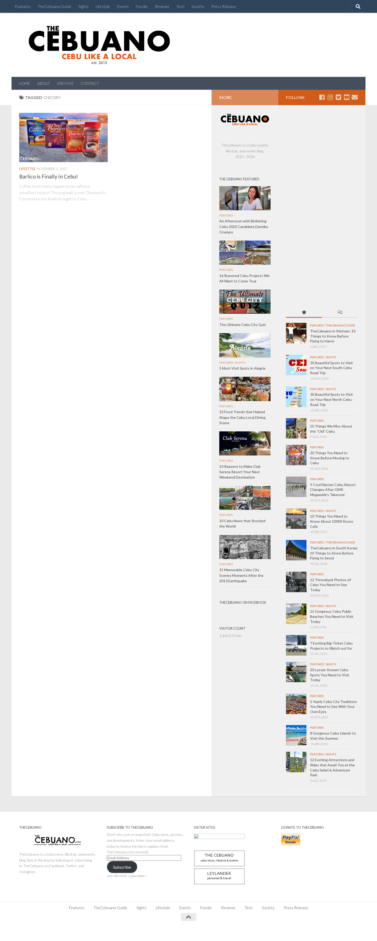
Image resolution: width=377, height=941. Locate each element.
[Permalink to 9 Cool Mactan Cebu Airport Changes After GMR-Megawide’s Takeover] (296, 487)
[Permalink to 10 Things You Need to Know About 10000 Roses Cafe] (296, 518)
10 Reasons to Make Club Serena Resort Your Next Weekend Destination (240, 471)
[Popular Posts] (304, 312)
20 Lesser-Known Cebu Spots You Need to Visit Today (329, 675)
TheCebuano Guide (54, 6)
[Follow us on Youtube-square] (346, 97)
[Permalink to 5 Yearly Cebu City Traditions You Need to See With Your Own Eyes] (296, 704)
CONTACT (90, 83)
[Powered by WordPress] (36, 930)
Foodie (142, 6)
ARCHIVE (65, 83)
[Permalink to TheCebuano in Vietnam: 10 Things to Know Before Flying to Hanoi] (296, 333)
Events (123, 6)
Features (23, 6)
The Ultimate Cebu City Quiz (242, 324)
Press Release (223, 6)
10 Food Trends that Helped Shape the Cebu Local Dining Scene (242, 417)
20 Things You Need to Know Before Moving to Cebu (329, 458)
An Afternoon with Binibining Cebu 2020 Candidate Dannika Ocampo (243, 226)
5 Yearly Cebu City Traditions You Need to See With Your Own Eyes (333, 706)
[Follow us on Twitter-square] (338, 97)
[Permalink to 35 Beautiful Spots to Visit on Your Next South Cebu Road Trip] (296, 365)
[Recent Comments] (340, 312)
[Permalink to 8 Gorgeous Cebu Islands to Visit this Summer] (296, 735)
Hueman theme (76, 931)
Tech (180, 6)
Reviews (162, 6)
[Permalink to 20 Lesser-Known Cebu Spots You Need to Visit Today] (296, 672)
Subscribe (122, 867)
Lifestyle (103, 6)
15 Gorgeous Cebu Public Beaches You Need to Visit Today (331, 616)
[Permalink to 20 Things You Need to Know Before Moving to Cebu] (296, 455)
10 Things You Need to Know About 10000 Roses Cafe (331, 521)
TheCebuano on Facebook (242, 602)
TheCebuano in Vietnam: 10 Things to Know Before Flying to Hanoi (332, 336)
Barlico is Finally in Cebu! (48, 176)
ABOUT (43, 83)
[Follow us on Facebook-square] (322, 97)
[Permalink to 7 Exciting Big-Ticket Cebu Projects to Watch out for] (296, 645)
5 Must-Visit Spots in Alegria (242, 368)
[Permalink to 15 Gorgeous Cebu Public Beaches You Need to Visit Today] (296, 613)
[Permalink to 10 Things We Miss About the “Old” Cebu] (296, 428)
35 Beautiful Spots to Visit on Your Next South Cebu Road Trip (331, 368)
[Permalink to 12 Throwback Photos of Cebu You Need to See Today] (296, 582)
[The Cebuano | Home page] (99, 45)
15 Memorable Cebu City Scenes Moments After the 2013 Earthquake (241, 575)
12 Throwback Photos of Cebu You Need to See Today (330, 585)
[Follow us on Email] (355, 97)
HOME (24, 83)
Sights (83, 6)
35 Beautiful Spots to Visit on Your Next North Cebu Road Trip (331, 399)
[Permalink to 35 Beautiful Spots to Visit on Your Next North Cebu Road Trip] (296, 397)
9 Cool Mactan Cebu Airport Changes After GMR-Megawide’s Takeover (333, 489)
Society (198, 6)
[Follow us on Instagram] (330, 97)
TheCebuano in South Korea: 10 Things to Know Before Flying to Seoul (334, 553)
